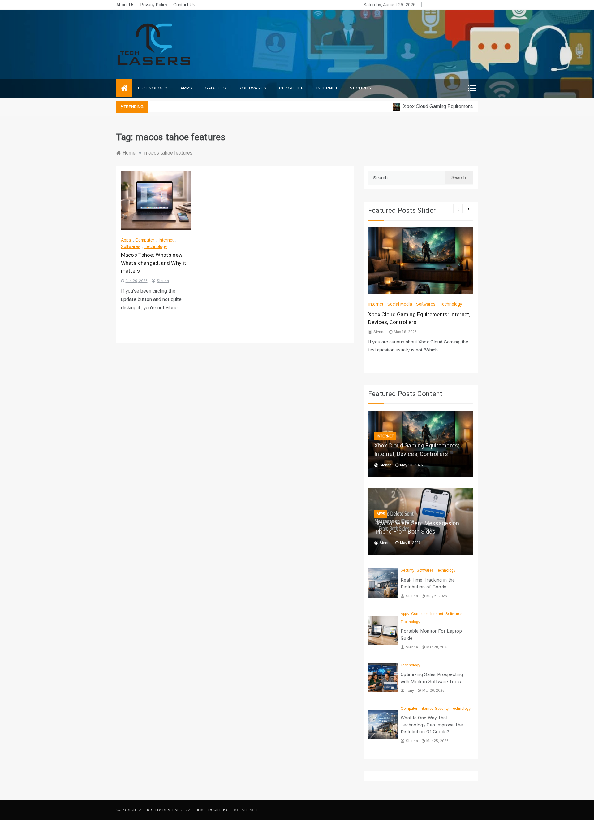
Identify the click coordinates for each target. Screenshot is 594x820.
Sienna (163, 281)
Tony (410, 690)
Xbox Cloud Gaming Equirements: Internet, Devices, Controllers (460, 106)
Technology (152, 88)
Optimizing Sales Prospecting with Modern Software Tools (432, 678)
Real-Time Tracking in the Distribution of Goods (428, 584)
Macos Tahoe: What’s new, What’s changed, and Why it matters (153, 263)
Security (361, 88)
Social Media (399, 304)
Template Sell (244, 810)
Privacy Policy (153, 4)
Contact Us (184, 4)
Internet (327, 88)
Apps (186, 88)
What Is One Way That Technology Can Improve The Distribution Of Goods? (432, 724)
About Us (125, 4)
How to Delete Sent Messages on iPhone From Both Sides (416, 527)
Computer (291, 88)
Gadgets (215, 88)
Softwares (252, 88)
